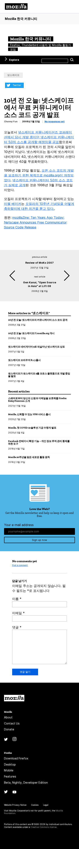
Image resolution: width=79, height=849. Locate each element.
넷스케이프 (13, 75)
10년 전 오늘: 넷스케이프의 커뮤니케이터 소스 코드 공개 (37, 319)
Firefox (8, 752)
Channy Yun (10, 121)
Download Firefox (16, 758)
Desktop (10, 764)
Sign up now (39, 539)
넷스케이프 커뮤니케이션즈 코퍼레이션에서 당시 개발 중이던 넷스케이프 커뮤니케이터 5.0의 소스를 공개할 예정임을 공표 (39, 137)
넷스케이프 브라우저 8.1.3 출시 (24, 360)
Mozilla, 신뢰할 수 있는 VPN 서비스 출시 (29, 414)
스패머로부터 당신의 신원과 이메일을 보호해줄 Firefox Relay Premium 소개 (37, 400)
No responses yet (55, 121)
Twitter (17, 85)
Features (10, 776)
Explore (14, 59)
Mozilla (14, 698)
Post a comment (20, 565)
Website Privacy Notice (15, 805)
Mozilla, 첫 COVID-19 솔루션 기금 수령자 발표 (32, 427)
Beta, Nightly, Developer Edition (26, 782)
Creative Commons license (44, 827)
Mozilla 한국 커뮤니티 (21, 19)
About (8, 717)
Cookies (34, 805)
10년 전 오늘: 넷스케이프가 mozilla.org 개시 (31, 333)
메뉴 (71, 6)
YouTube (14, 792)
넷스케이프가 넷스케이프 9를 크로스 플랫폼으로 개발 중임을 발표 (39, 375)
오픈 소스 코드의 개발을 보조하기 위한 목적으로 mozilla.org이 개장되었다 (39, 175)
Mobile (8, 770)
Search (72, 60)
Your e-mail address (19, 525)
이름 (16, 599)
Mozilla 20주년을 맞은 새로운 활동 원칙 (29, 457)
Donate (9, 729)
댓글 (16, 627)
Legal (45, 805)
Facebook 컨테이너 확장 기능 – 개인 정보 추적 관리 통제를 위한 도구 (39, 442)
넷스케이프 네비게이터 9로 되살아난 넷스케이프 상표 (36, 346)
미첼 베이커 (12, 204)
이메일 (18, 613)
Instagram (14, 739)
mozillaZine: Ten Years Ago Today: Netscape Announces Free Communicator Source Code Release (35, 222)
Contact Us (12, 723)
